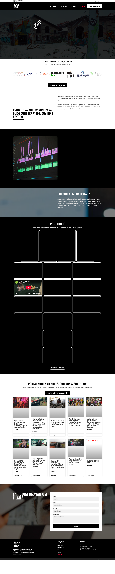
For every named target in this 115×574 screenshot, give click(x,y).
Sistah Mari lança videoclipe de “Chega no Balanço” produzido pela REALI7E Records (75, 422)
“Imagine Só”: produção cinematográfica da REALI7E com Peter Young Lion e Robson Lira (57, 465)
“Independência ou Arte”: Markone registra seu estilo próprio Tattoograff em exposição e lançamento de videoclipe (38, 424)
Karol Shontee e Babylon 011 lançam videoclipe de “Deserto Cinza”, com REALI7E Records (38, 462)
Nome (54, 496)
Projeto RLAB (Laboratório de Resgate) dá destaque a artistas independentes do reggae (20, 465)
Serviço (55, 508)
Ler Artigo (16, 429)
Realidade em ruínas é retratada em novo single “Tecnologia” (57, 422)
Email (54, 502)
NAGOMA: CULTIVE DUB (93, 462)
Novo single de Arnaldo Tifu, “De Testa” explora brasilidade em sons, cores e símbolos (20, 424)
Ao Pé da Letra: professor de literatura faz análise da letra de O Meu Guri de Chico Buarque (94, 423)
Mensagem (56, 514)
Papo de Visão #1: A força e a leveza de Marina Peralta (75, 460)
